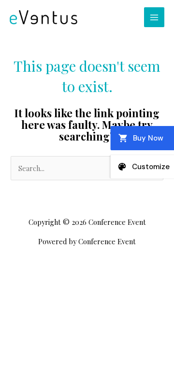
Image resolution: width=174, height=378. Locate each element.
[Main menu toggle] (154, 17)
